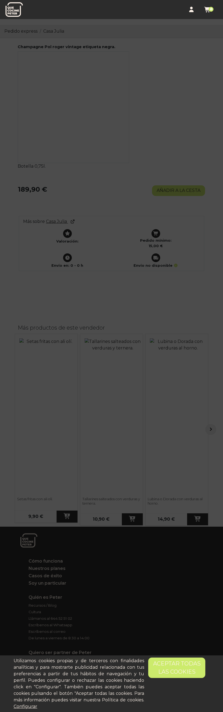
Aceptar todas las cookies (177, 667)
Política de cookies (122, 699)
